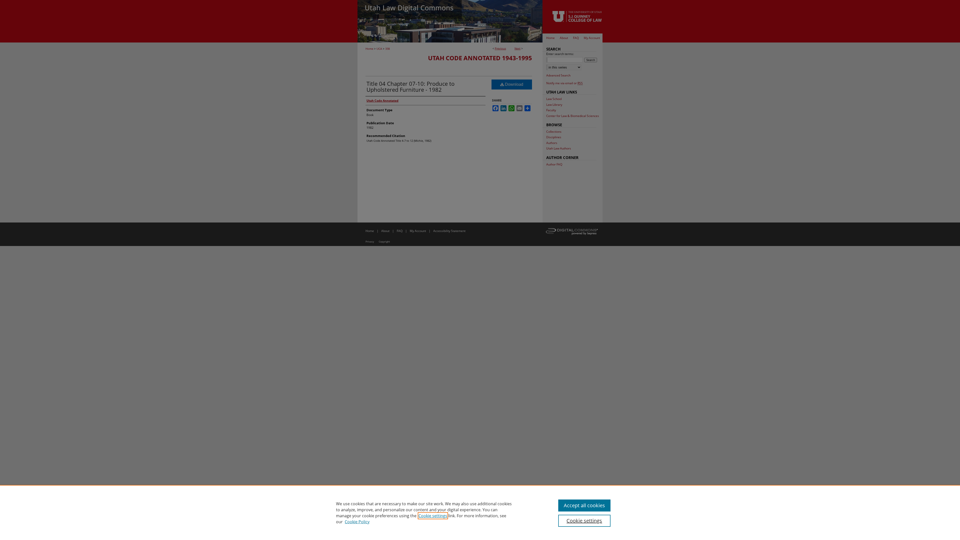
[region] (480, 512)
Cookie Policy (357, 521)
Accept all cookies (584, 505)
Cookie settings (432, 515)
